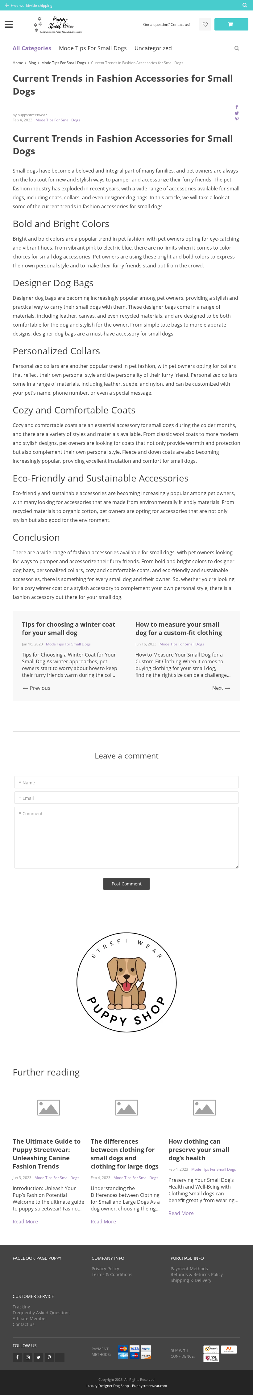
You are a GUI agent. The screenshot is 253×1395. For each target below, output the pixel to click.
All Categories (32, 48)
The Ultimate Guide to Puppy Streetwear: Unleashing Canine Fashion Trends (47, 1153)
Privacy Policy (105, 1268)
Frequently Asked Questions (42, 1313)
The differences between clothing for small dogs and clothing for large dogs (125, 1153)
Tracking (21, 1307)
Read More (25, 1221)
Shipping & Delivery (191, 1280)
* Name (27, 783)
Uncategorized (153, 48)
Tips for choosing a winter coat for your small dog (68, 628)
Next (218, 688)
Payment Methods (189, 1268)
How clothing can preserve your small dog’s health (198, 1149)
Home (18, 62)
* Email (26, 798)
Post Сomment (127, 884)
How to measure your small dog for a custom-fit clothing (178, 628)
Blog (32, 62)
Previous (39, 688)
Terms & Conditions (112, 1274)
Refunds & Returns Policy (197, 1274)
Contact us (24, 1324)
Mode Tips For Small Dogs (93, 48)
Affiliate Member (30, 1318)
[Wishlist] (205, 24)
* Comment (31, 813)
